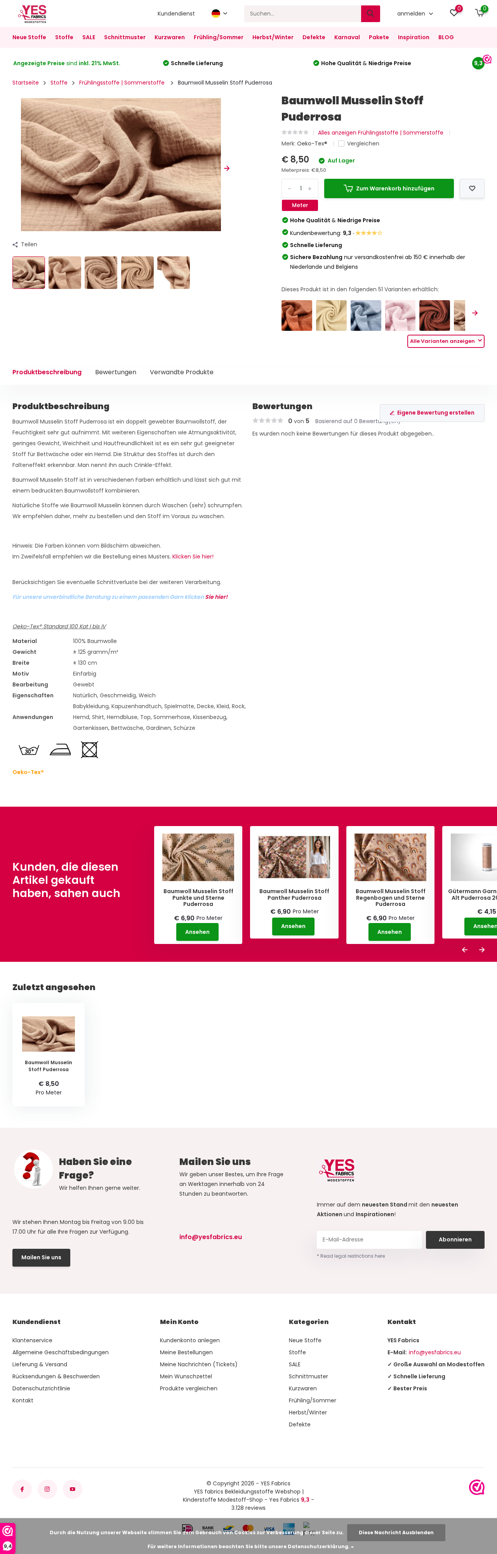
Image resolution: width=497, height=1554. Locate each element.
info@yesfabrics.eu (210, 1236)
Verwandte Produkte (182, 372)
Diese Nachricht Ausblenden (396, 1532)
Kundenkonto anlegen (190, 1340)
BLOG (446, 37)
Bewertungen (115, 372)
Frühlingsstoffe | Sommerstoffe (122, 82)
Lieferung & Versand (39, 1364)
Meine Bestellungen (186, 1352)
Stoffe (64, 37)
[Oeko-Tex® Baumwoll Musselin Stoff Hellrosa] (400, 315)
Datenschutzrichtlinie (41, 1388)
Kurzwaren (170, 37)
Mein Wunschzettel (186, 1376)
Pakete (379, 37)
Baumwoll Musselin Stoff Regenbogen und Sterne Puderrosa (391, 898)
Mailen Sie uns (41, 1257)
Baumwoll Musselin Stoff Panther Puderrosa (294, 894)
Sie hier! (216, 597)
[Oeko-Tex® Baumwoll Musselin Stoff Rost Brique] (434, 315)
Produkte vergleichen (188, 1388)
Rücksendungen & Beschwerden (56, 1376)
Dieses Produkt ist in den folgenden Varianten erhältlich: (360, 289)
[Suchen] (371, 13)
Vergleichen (363, 143)
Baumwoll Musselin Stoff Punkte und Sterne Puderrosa (198, 898)
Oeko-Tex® (313, 143)
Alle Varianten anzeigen (443, 341)
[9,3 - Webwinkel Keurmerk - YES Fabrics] (477, 1487)
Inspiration (413, 37)
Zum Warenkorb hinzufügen (395, 188)
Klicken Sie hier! (193, 556)
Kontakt (22, 1400)
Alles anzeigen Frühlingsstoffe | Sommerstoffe (381, 133)
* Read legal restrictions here (351, 1256)
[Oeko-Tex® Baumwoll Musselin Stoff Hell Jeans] (366, 315)
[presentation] (15, 168)
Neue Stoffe (29, 37)
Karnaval (347, 37)
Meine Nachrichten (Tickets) (199, 1364)
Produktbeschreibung (47, 372)
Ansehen (197, 932)
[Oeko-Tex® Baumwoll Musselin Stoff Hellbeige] (331, 315)
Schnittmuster (125, 37)
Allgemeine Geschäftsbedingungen (60, 1352)
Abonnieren (455, 1239)
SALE (88, 37)
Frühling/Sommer (218, 37)
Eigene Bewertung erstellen (435, 413)
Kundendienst (176, 13)
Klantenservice (32, 1340)
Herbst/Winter (273, 37)
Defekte (313, 37)
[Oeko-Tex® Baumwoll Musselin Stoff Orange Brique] (297, 315)
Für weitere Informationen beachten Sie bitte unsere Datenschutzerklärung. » (251, 1546)
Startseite (25, 82)
